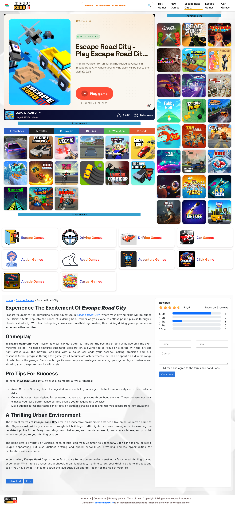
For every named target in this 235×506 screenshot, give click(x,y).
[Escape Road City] (22, 6)
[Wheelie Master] (66, 173)
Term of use (134, 498)
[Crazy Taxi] (219, 212)
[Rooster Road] (219, 136)
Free (28, 481)
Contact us (100, 498)
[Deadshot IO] (194, 34)
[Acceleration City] (92, 147)
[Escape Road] (143, 147)
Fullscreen (146, 115)
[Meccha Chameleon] (168, 60)
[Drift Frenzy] (219, 110)
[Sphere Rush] (219, 34)
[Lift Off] (194, 212)
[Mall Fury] (219, 85)
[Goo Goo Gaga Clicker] (194, 186)
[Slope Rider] (15, 173)
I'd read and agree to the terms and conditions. (191, 368)
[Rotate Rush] (194, 110)
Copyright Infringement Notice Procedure (167, 498)
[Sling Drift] (92, 173)
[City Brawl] (66, 198)
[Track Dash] (168, 161)
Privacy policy (116, 498)
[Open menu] (7, 5)
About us (86, 498)
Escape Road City (88, 314)
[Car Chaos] (41, 173)
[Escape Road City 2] (41, 147)
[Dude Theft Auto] (117, 147)
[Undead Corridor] (117, 173)
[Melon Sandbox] (168, 34)
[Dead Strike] (168, 212)
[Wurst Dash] (168, 136)
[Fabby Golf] (168, 110)
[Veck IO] (66, 147)
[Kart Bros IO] (41, 198)
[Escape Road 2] (143, 173)
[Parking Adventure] (168, 85)
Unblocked (14, 481)
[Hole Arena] (219, 161)
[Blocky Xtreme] (194, 60)
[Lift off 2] (168, 186)
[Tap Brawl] (194, 136)
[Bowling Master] (194, 85)
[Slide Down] (15, 198)
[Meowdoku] (219, 60)
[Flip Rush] (219, 186)
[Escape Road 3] (194, 161)
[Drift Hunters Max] (15, 147)
